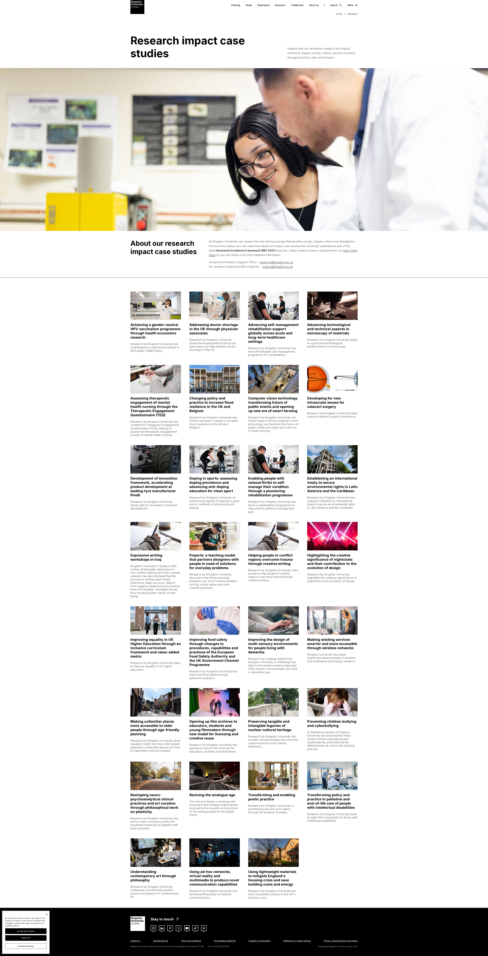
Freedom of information (259, 941)
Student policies (160, 941)
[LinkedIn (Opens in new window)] (162, 928)
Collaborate (297, 5)
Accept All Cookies (26, 931)
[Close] (46, 914)
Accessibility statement (225, 941)
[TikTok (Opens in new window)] (195, 928)
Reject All (25, 938)
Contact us (135, 941)
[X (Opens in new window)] (178, 928)
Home (339, 14)
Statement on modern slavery (297, 941)
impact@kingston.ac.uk (277, 266)
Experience (263, 5)
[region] (26, 932)
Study (249, 5)
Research (280, 5)
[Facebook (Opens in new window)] (170, 928)
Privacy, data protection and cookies (341, 941)
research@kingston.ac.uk (276, 262)
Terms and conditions (191, 941)
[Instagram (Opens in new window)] (153, 928)
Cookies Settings (26, 946)
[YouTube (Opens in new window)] (187, 928)
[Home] (137, 6)
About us (314, 5)
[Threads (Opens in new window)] (204, 928)
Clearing (235, 5)
